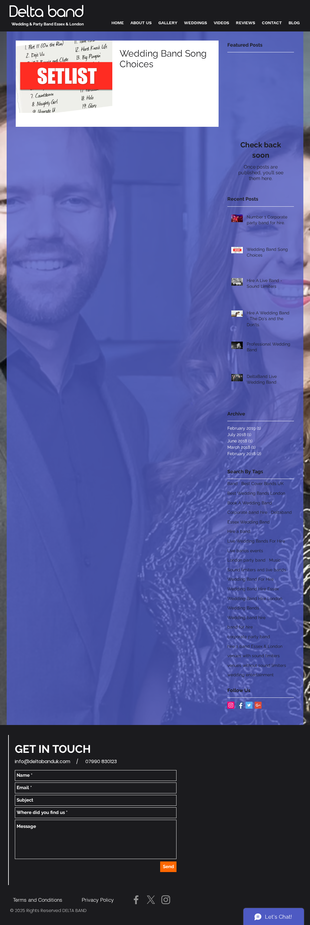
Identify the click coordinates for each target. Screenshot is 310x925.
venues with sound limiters (253, 655)
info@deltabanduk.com (42, 761)
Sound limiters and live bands (256, 569)
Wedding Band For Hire (250, 579)
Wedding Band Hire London (254, 598)
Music (275, 560)
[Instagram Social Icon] (230, 705)
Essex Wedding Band (248, 522)
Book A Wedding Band (249, 502)
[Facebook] (136, 900)
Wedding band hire (246, 617)
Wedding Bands (243, 607)
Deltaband (281, 512)
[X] (151, 900)
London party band (246, 560)
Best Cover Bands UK (262, 483)
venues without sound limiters (256, 665)
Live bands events (245, 550)
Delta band (46, 12)
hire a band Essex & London (254, 646)
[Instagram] (166, 900)
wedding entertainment (250, 674)
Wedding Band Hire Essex (253, 588)
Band (232, 483)
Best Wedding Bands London (256, 493)
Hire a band (238, 531)
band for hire (240, 627)
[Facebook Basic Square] (239, 705)
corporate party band (248, 636)
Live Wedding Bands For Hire (256, 541)
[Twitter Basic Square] (249, 705)
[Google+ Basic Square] (258, 705)
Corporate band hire (247, 512)
